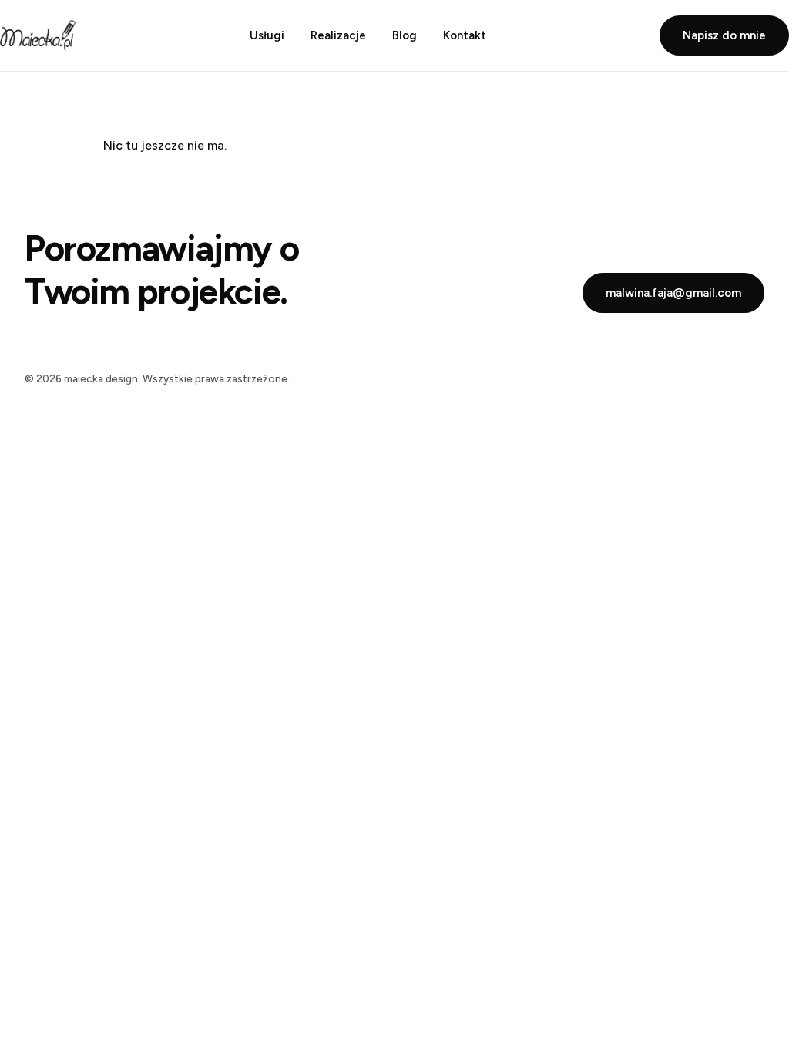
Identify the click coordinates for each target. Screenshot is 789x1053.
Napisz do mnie (724, 35)
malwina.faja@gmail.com (673, 293)
